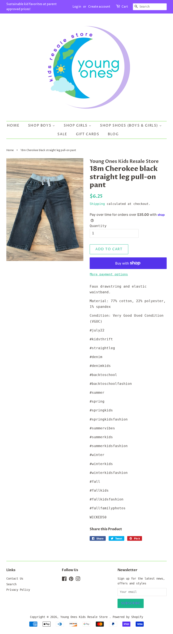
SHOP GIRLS (76, 125)
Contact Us (14, 578)
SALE (62, 134)
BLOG (113, 134)
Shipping (97, 204)
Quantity (98, 226)
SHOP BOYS (40, 125)
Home (13, 125)
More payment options (109, 274)
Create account (99, 7)
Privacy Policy (18, 589)
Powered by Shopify (128, 617)
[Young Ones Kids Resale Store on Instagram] (78, 579)
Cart (125, 7)
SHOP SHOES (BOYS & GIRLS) (129, 125)
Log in (77, 7)
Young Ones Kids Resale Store (84, 617)
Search (11, 584)
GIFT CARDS (87, 134)
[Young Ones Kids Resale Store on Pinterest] (71, 579)
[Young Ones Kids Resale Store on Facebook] (64, 579)
